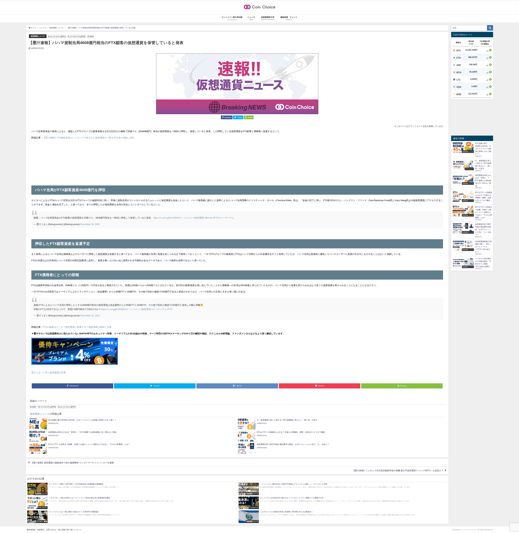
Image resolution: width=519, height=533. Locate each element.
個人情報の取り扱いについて (69, 530)
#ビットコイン (185, 218)
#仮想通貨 (199, 218)
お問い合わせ (51, 530)
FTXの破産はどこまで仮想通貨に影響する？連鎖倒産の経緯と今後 (77, 327)
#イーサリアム (226, 218)
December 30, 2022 (90, 224)
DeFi (91, 36)
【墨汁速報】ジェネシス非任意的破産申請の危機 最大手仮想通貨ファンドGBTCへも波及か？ (397, 470)
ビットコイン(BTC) (57, 36)
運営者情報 (31, 530)
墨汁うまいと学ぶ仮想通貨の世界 (48, 372)
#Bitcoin (208, 218)
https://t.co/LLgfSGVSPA (165, 218)
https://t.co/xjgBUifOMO (113, 309)
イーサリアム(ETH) (77, 36)
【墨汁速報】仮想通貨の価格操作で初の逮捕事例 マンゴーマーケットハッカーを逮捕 (72, 463)
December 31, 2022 (90, 315)
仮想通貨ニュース (38, 36)
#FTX (216, 218)
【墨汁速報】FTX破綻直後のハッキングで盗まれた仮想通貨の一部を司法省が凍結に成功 (88, 137)
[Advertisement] (237, 161)
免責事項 (40, 530)
